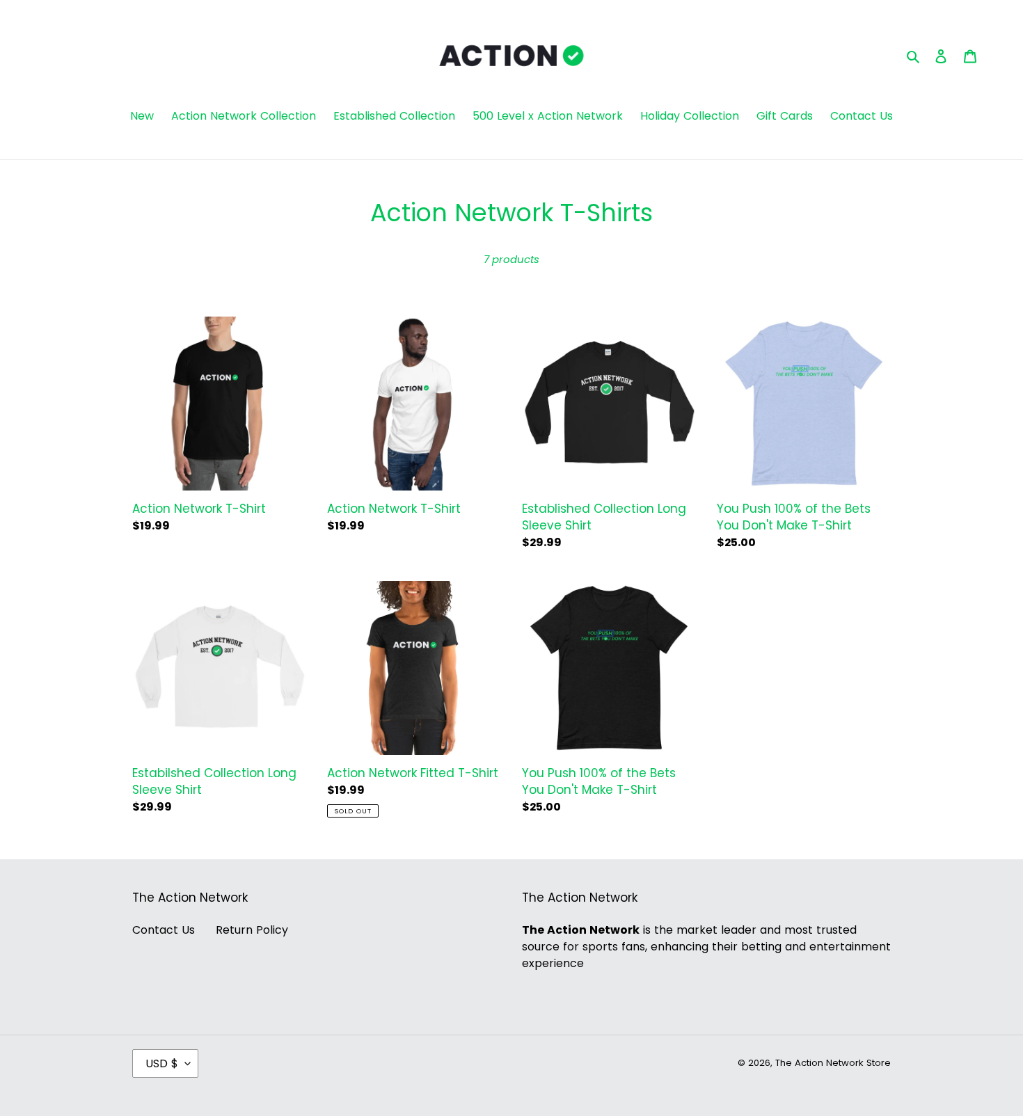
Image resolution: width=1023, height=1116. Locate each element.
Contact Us (163, 930)
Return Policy (252, 930)
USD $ (161, 1063)
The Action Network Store (833, 1062)
